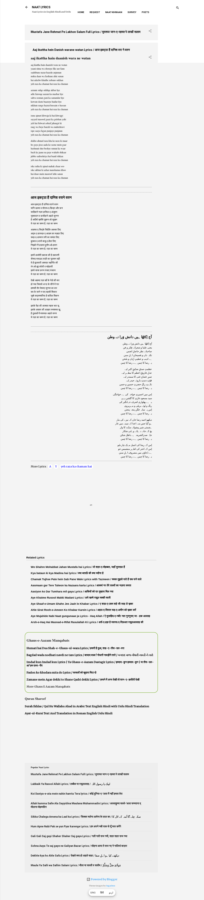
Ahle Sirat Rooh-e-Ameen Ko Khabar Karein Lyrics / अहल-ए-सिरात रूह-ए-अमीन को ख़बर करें (83, 609)
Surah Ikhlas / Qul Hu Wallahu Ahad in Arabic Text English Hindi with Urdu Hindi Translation (87, 706)
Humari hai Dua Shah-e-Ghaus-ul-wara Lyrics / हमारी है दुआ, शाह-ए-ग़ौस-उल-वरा (75, 648)
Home (81, 12)
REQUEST (95, 12)
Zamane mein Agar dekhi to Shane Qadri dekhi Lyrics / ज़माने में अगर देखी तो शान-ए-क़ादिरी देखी (83, 679)
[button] (150, 31)
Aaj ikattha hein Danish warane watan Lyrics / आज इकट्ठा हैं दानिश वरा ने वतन (81, 50)
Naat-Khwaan (113, 12)
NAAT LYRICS (41, 7)
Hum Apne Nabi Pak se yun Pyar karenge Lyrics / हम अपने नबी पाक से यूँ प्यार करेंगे (76, 826)
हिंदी (102, 892)
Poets (145, 12)
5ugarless (110, 886)
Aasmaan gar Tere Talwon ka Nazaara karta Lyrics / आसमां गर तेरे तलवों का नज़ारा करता (81, 585)
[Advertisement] (169, 67)
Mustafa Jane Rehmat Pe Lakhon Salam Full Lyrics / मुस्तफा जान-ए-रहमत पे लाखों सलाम (85, 32)
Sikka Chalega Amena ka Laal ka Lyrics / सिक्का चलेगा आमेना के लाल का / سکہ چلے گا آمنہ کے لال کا (86, 816)
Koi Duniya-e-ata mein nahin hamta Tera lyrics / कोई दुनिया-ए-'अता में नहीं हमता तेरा (76, 793)
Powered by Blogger (103, 879)
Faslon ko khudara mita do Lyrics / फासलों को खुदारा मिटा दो (61, 672)
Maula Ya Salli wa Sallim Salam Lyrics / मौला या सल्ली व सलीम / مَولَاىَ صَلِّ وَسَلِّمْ (76, 865)
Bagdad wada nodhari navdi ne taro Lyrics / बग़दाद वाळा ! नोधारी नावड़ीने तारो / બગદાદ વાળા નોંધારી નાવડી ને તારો (90, 655)
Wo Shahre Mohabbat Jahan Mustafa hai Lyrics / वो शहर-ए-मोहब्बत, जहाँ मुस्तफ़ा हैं (78, 567)
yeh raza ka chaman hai (76, 466)
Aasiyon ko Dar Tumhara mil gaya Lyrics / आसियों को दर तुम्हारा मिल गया (72, 591)
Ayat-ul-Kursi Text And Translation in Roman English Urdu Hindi (68, 713)
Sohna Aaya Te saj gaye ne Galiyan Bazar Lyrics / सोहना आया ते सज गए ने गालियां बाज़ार (79, 845)
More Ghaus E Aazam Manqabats (48, 686)
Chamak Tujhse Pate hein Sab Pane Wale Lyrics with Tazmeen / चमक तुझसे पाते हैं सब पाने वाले (86, 579)
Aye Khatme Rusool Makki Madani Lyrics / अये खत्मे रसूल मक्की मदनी (71, 597)
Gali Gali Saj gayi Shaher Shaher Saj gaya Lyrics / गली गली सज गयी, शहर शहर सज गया (79, 836)
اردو (111, 892)
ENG (93, 892)
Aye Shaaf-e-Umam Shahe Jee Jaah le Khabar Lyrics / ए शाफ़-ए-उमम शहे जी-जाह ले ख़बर (82, 603)
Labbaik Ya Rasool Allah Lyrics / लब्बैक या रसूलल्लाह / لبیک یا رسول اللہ (70, 783)
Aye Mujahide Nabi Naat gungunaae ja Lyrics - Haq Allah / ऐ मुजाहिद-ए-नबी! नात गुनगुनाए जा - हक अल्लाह (90, 616)
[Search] (177, 8)
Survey (132, 12)
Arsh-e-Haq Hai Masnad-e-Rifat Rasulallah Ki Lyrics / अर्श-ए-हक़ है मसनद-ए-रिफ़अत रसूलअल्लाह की (87, 622)
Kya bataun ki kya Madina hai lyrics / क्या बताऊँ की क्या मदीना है (67, 573)
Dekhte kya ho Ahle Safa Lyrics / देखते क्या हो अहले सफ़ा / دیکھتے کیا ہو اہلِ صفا (75, 855)
